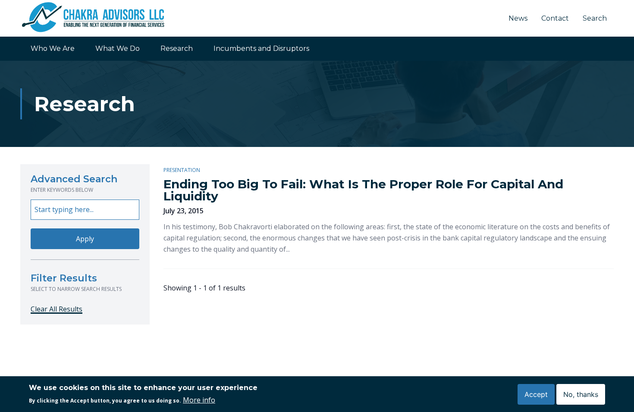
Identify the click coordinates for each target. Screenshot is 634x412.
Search (595, 18)
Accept (536, 394)
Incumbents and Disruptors (261, 48)
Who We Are (53, 48)
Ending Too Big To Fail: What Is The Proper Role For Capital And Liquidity (363, 190)
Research (176, 48)
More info (199, 400)
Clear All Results (56, 309)
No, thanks (580, 394)
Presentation (181, 170)
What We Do (117, 48)
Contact (555, 18)
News (517, 18)
